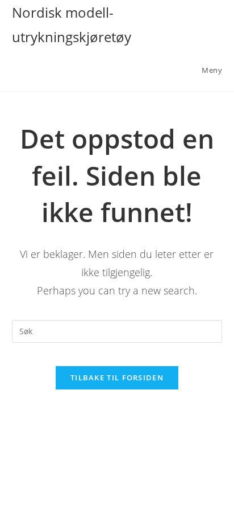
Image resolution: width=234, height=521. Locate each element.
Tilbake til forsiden (117, 377)
